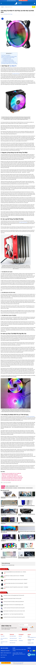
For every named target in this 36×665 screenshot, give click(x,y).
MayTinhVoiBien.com (20, 663)
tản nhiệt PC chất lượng (23, 222)
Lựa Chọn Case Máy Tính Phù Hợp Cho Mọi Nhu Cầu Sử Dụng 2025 (14, 607)
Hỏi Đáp (7, 486)
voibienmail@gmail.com (32, 637)
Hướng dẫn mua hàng (13, 640)
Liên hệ (20, 638)
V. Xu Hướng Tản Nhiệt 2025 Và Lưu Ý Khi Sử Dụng (9, 63)
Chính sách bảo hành (13, 638)
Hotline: (6, 662)
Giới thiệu (20, 636)
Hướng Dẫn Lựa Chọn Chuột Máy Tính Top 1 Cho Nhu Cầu (11, 473)
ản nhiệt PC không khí (15, 73)
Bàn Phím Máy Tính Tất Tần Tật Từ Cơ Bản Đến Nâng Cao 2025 (13, 604)
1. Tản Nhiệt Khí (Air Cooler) (6, 58)
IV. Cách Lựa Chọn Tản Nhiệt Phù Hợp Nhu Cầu (8, 62)
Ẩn (11, 53)
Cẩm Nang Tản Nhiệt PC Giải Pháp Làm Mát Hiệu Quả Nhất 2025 (14, 601)
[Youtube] (28, 650)
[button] (1, 3)
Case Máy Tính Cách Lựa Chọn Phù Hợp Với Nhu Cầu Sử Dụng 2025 (14, 617)
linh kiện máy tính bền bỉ (30, 416)
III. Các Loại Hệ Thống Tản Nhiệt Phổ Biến (7, 57)
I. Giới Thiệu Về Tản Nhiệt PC (5, 55)
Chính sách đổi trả (13, 636)
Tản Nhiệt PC (12, 66)
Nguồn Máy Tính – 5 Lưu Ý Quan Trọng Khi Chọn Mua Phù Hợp (13, 614)
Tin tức (17, 486)
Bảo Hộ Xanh (3, 657)
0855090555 (7, 650)
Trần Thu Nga (10, 14)
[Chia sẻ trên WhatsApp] (1, 482)
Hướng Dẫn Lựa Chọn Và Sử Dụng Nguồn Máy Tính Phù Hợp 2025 (14, 595)
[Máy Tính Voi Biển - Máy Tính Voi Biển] (18, 3)
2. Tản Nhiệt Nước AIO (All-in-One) (7, 59)
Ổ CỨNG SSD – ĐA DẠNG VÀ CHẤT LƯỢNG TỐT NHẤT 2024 (12, 476)
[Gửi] (33, 7)
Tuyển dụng (21, 640)
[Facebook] (30, 650)
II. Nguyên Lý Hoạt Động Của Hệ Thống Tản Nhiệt (9, 56)
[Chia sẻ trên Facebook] (3, 482)
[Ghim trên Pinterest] (8, 482)
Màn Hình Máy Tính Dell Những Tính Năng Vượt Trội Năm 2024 (12, 477)
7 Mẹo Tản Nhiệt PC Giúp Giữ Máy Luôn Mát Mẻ (10, 474)
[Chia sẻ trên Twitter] (5, 482)
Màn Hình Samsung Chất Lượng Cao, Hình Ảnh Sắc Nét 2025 (12, 478)
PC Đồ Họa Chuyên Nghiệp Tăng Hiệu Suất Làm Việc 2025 (11, 480)
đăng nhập (7, 565)
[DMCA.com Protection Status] (34, 650)
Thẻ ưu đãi (2, 636)
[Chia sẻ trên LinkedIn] (10, 482)
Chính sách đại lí (12, 642)
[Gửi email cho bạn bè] (6, 482)
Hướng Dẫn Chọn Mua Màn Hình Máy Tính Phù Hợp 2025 (12, 598)
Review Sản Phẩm (12, 486)
